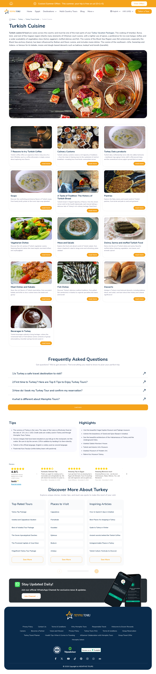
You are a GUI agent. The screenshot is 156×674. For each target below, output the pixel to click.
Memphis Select (78, 640)
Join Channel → (31, 596)
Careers (23, 631)
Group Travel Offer (125, 635)
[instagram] (87, 659)
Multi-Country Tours (68, 11)
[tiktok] (75, 659)
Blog (82, 11)
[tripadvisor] (100, 659)
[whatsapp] (94, 659)
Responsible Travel (99, 627)
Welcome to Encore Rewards (122, 627)
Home (29, 11)
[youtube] (68, 659)
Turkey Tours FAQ (90, 631)
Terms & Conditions (59, 627)
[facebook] (55, 659)
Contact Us (42, 627)
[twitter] (62, 659)
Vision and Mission (56, 631)
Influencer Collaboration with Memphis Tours (96, 635)
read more (46, 163)
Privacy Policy (28, 627)
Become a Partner (37, 631)
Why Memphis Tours (79, 627)
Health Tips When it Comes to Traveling (60, 635)
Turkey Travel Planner (32, 635)
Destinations (49, 11)
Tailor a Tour (143, 11)
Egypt (37, 11)
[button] (115, 11)
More (90, 11)
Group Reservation (129, 631)
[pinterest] (81, 659)
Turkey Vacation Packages (102, 33)
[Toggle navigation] (22, 11)
